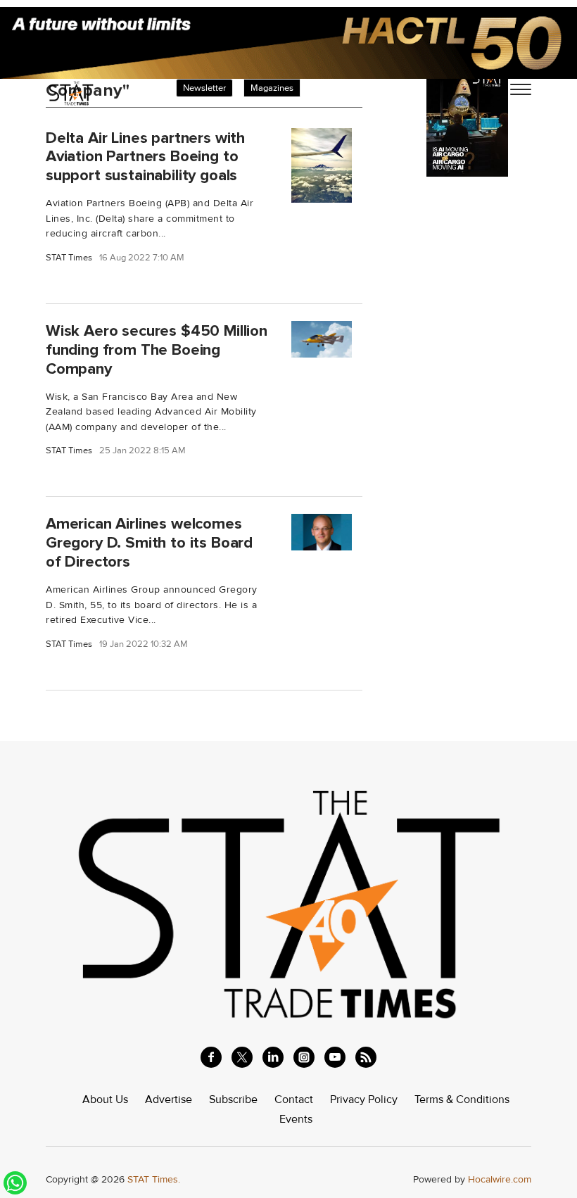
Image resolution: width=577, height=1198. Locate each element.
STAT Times (69, 258)
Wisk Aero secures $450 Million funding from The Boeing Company (156, 350)
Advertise (168, 1099)
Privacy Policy (364, 1099)
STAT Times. (153, 1179)
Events (295, 1119)
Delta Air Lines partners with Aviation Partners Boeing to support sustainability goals (145, 156)
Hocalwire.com (499, 1179)
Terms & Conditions (461, 1099)
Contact (293, 1099)
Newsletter (204, 88)
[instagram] (304, 1057)
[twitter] (242, 1057)
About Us (105, 1099)
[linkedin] (273, 1057)
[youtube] (334, 1057)
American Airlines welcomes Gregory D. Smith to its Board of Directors (149, 543)
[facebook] (211, 1057)
